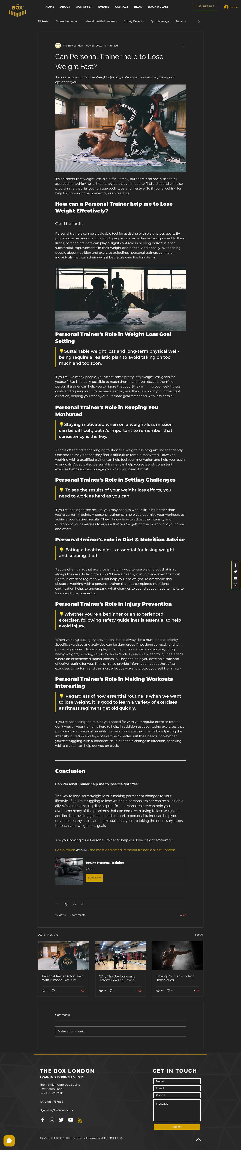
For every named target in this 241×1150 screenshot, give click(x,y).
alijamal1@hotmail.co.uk (56, 1110)
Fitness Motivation (66, 21)
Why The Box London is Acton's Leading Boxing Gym (117, 978)
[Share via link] (83, 904)
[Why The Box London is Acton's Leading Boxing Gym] (120, 955)
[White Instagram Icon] (235, 585)
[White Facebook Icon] (235, 565)
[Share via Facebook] (57, 904)
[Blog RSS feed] (80, 1120)
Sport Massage (160, 21)
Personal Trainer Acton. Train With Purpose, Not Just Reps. (62, 978)
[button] (84, 7)
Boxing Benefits (134, 21)
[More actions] (184, 45)
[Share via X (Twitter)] (65, 904)
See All (199, 934)
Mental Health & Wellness (101, 21)
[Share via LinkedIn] (74, 904)
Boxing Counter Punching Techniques (175, 978)
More (179, 21)
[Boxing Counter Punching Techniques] (177, 955)
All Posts (43, 21)
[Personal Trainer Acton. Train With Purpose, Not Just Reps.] (63, 955)
